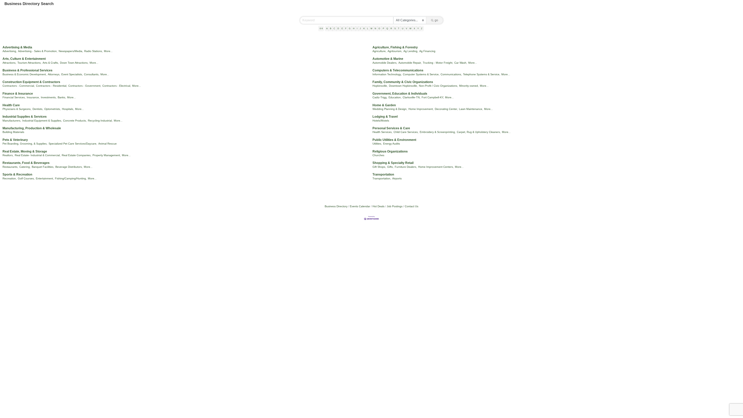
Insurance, (33, 97)
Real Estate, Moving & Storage (25, 151)
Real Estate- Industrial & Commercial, (38, 155)
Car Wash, (460, 62)
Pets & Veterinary (15, 139)
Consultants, (91, 74)
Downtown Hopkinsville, (403, 85)
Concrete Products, (75, 120)
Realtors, (8, 155)
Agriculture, (379, 51)
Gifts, (390, 166)
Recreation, (10, 178)
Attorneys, (54, 74)
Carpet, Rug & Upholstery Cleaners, (479, 132)
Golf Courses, (26, 178)
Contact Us (411, 206)
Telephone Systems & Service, (481, 74)
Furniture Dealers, (406, 166)
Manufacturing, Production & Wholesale (32, 128)
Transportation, (381, 178)
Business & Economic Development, (25, 74)
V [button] (406, 28)
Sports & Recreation (17, 174)
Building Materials (13, 132)
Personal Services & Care (391, 128)
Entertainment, (45, 178)
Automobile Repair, (410, 62)
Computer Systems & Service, (421, 74)
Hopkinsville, (380, 85)
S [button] (395, 28)
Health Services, (382, 132)
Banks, (62, 97)
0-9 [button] (321, 28)
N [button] (375, 28)
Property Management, (106, 155)
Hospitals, (68, 109)
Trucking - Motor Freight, (438, 62)
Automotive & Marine (387, 58)
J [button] (360, 28)
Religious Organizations (390, 151)
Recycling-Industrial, (100, 120)
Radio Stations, (93, 51)
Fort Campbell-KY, (433, 97)
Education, (395, 97)
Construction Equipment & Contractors (31, 82)
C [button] (334, 28)
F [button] (346, 28)
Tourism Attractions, (29, 62)
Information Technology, (387, 74)
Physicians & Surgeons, (17, 109)
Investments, (48, 97)
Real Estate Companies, (76, 155)
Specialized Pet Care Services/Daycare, (73, 143)
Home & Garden (384, 105)
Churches (378, 155)
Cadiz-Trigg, (379, 97)
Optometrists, (52, 109)
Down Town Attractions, (74, 62)
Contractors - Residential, (51, 85)
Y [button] (418, 28)
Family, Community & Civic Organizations (402, 82)
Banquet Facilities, (43, 166)
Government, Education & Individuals (399, 93)
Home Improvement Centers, (436, 166)
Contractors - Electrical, (116, 85)
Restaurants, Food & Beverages (26, 162)
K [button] (364, 28)
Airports (397, 178)
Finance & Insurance (18, 93)
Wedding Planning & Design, (389, 109)
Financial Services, (14, 97)
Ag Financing (427, 51)
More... (108, 51)
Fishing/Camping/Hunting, (71, 178)
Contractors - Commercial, (19, 85)
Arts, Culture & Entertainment (24, 58)
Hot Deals (378, 206)
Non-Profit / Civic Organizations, (438, 85)
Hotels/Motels (380, 120)
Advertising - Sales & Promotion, (37, 51)
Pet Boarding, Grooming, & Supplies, (25, 143)
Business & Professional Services (27, 70)
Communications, (451, 74)
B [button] (330, 28)
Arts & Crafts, (51, 62)
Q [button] (387, 28)
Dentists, (38, 109)
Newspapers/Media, (71, 51)
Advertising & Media (17, 47)
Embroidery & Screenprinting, (438, 132)
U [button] (402, 28)
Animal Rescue (107, 143)
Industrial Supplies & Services (25, 116)
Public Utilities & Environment (394, 139)
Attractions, (9, 62)
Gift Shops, (379, 166)
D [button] (338, 28)
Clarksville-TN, (411, 97)
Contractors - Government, (84, 85)
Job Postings (394, 206)
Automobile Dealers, (384, 62)
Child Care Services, (406, 132)
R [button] (391, 28)
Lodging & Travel (385, 116)
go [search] (436, 20)
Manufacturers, (12, 120)
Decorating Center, (446, 109)
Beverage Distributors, (69, 166)
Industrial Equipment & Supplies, (42, 120)
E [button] (342, 28)
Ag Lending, (410, 51)
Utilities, (377, 143)
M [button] (371, 28)
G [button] (350, 28)
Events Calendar (360, 206)
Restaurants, (10, 166)
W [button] (410, 28)
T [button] (398, 28)
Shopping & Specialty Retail (392, 162)
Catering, (25, 166)
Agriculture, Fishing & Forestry (395, 47)
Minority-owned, (469, 85)
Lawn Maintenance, (471, 109)
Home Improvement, (421, 109)
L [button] (367, 28)
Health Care (11, 105)
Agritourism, (395, 51)
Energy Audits (391, 143)
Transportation (383, 174)
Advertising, (10, 51)
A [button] (327, 28)
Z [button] (421, 28)
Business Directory (336, 206)
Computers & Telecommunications (397, 70)
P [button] (383, 28)
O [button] (379, 28)
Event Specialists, (72, 74)
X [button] (414, 28)
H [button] (353, 28)
